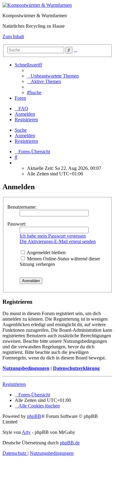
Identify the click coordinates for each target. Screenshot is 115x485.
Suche (21, 130)
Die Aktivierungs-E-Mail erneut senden (58, 241)
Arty (26, 432)
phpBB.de (70, 442)
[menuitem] (53, 75)
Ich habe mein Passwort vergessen (53, 235)
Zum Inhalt (13, 36)
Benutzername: (21, 207)
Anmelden (25, 135)
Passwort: (16, 223)
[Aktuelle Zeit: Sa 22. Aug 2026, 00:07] (16, 162)
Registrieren (26, 141)
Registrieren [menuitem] (26, 119)
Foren (20, 98)
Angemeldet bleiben (46, 252)
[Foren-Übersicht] (37, 5)
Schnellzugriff (28, 64)
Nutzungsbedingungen (25, 368)
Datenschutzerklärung (76, 368)
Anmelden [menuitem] (25, 114)
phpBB (34, 416)
